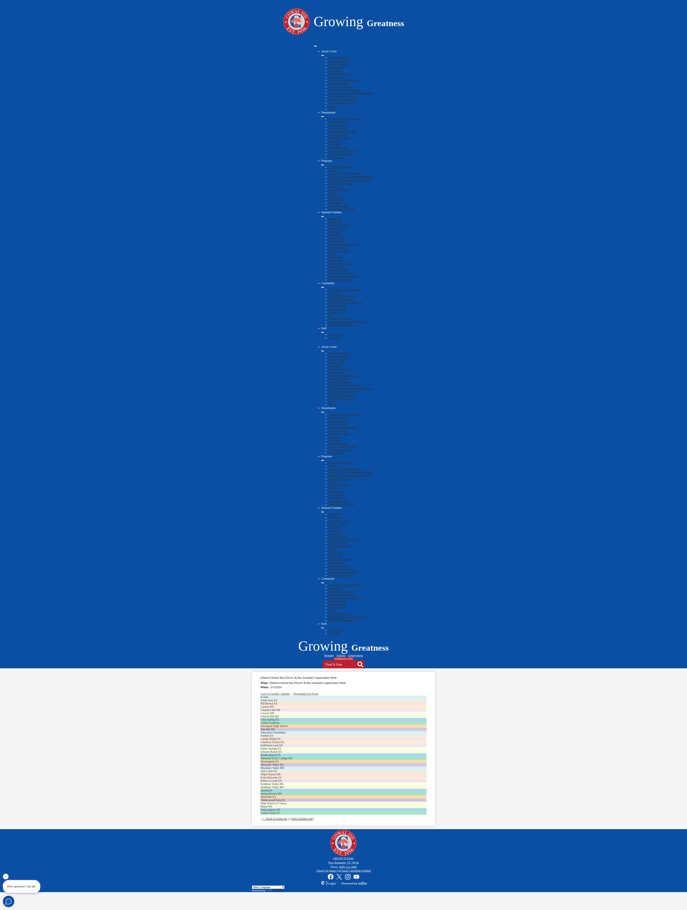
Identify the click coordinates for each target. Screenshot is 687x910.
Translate (278, 890)
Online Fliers (335, 312)
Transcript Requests (339, 279)
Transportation (336, 157)
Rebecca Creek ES (271, 780)
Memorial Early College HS (276, 758)
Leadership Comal (338, 83)
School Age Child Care (341, 209)
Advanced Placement (340, 167)
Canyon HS (267, 706)
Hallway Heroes (337, 308)
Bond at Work (336, 67)
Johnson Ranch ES (271, 751)
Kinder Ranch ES (270, 755)
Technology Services (340, 154)
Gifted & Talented (338, 189)
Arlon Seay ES (268, 700)
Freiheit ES (266, 735)
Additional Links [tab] (343, 658)
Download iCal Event (306, 693)
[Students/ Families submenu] (322, 216)
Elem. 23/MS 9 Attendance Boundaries (350, 93)
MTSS (332, 254)
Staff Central (335, 334)
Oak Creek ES (268, 771)
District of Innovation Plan (343, 80)
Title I (331, 106)
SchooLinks (335, 260)
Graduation (334, 221)
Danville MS (267, 729)
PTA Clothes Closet (339, 318)
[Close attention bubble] (6, 877)
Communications (337, 128)
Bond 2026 (334, 70)
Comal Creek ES (270, 812)
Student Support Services (342, 151)
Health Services (337, 134)
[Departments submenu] (322, 116)
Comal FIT (334, 292)
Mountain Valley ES (271, 764)
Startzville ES (268, 796)
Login (331, 883)
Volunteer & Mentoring (341, 324)
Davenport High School (274, 726)
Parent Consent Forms (340, 273)
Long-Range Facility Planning (345, 89)
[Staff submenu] (322, 332)
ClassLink (334, 231)
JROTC (332, 192)
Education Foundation (273, 732)
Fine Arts (333, 186)
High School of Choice (273, 803)
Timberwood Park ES (272, 800)
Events (264, 697)
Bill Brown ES (268, 703)
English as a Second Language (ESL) (349, 180)
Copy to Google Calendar (275, 693)
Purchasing (334, 144)
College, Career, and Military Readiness (350, 176)
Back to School (337, 228)
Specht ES (266, 790)
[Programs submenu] (322, 164)
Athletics (333, 170)
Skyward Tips (336, 267)
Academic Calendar (339, 225)
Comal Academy (269, 722)
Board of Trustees (338, 64)
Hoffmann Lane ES (271, 745)
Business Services (338, 122)
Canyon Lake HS (270, 709)
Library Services (337, 247)
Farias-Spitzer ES (270, 809)
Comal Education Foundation (345, 289)
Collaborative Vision (340, 73)
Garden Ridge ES (270, 738)
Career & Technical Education (345, 173)
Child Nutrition (336, 125)
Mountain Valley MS (272, 767)
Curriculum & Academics (342, 131)
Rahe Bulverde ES (271, 777)
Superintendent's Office (341, 102)
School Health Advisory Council (346, 321)
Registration (335, 218)
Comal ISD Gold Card (341, 295)
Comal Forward (337, 77)
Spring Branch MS (271, 793)
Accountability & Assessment (345, 118)
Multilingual (335, 196)
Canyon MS (267, 713)
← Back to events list (275, 819)
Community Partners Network (345, 302)
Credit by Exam (337, 238)
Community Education (341, 299)
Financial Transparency (341, 99)
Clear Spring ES (269, 719)
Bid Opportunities (338, 60)
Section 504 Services (340, 263)
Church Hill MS (269, 716)
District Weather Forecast (342, 244)
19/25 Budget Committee (342, 96)
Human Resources (338, 138)
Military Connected (339, 250)
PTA (331, 315)
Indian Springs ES (270, 748)
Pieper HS (266, 806)
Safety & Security (338, 147)
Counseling (334, 234)
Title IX (332, 109)
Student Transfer (337, 270)
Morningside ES (269, 761)
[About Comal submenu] (322, 55)
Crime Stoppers (337, 241)
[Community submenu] (322, 287)
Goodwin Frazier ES (272, 742)
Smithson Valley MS (272, 787)
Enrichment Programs (340, 183)
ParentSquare (335, 257)
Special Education (338, 205)
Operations (334, 141)
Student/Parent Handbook (342, 276)
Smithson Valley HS (271, 783)
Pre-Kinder (334, 202)
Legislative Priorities (339, 86)
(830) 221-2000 (348, 866)
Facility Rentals (337, 305)
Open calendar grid (302, 819)
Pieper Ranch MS (270, 774)
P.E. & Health (336, 199)
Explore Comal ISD (339, 57)
